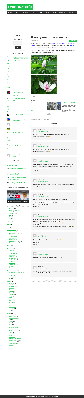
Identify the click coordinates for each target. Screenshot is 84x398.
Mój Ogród (48, 117)
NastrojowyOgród (20, 7)
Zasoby (8, 313)
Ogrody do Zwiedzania (14, 330)
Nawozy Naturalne (13, 234)
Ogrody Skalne (12, 261)
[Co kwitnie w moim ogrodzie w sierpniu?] (70, 108)
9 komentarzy (73, 40)
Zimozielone (11, 308)
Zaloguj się (56, 396)
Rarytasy (11, 302)
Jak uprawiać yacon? (17, 145)
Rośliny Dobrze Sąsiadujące (15, 241)
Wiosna (10, 216)
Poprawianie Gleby (13, 239)
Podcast (10, 332)
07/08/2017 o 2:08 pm (43, 254)
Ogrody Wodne (12, 274)
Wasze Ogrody (12, 337)
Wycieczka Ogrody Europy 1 (19, 132)
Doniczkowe (11, 288)
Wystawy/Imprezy (13, 341)
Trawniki (10, 267)
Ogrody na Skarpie (13, 259)
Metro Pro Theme (36, 396)
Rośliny (52, 117)
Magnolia (46, 119)
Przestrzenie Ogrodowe (12, 270)
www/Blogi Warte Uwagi (14, 340)
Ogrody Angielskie (13, 253)
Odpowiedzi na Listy (13, 329)
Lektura (10, 324)
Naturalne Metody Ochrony (15, 233)
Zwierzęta (11, 345)
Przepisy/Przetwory (13, 333)
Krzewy (10, 292)
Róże (10, 304)
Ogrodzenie (11, 266)
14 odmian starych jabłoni (18, 128)
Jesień (10, 211)
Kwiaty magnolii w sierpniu (18, 123)
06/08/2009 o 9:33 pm (43, 216)
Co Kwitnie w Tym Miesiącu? (15, 210)
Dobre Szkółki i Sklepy (14, 318)
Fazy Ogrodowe (10, 208)
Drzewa (38, 117)
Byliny (10, 284)
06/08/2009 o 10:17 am (43, 131)
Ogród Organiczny (13, 236)
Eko (10, 319)
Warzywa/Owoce (12, 307)
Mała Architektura (13, 252)
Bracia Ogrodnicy (12, 316)
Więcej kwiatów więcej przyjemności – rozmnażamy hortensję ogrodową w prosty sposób (20, 58)
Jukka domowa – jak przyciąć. (19, 114)
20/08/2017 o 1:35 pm (43, 268)
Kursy (10, 322)
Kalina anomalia (34, 110)
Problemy (9, 245)
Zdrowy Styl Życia (13, 343)
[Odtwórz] (8, 201)
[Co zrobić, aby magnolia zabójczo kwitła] (54, 106)
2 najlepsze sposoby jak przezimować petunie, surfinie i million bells (19, 93)
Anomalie (35, 119)
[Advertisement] (42, 23)
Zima (10, 218)
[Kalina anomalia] (38, 106)
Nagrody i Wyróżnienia (14, 326)
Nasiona (8, 224)
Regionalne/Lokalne (13, 335)
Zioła (10, 310)
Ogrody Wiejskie (12, 264)
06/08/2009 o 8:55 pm (43, 196)
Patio (10, 278)
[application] (18, 196)
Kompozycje (11, 250)
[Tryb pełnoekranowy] (27, 201)
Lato (44, 117)
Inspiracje (11, 321)
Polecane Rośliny (12, 299)
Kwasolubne (11, 294)
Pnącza (10, 297)
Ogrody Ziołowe (12, 277)
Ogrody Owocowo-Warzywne (15, 272)
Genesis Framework (44, 396)
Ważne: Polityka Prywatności (15, 338)
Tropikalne (11, 305)
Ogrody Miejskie (12, 258)
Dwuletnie (11, 291)
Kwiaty (41, 117)
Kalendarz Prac (12, 213)
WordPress (51, 396)
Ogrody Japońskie (13, 256)
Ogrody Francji (12, 255)
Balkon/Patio (11, 283)
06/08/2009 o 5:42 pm (43, 181)
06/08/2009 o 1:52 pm (43, 161)
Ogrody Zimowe (12, 275)
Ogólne (8, 227)
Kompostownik (12, 231)
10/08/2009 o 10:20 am (43, 237)
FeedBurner (22, 50)
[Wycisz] (25, 201)
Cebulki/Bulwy (12, 286)
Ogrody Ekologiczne (11, 230)
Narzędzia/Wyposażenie (14, 327)
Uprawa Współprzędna (14, 242)
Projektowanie (10, 248)
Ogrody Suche (12, 263)
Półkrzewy (11, 300)
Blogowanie (11, 314)
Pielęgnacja (11, 238)
